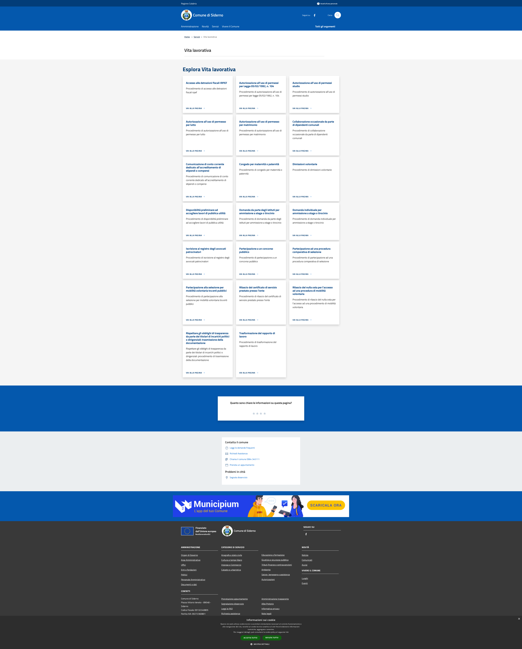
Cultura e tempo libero (231, 560)
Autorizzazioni (268, 579)
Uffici (183, 565)
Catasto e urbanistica (231, 569)
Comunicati (307, 560)
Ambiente (266, 569)
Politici (184, 574)
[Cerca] (337, 15)
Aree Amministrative (190, 560)
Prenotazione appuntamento (234, 598)
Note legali (266, 613)
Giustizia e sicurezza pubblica (275, 559)
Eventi (305, 583)
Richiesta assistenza (230, 613)
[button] (260, 644)
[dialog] (261, 632)
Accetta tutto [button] (250, 638)
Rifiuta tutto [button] (271, 637)
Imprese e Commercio (231, 565)
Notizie (305, 555)
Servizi (197, 36)
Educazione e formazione (273, 555)
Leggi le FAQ (227, 608)
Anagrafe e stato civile (231, 555)
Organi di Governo (189, 555)
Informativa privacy (270, 608)
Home (187, 36)
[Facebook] (313, 15)
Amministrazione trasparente (275, 598)
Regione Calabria (189, 3)
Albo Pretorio (268, 603)
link (287, 632)
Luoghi (305, 578)
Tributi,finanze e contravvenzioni (277, 564)
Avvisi (304, 565)
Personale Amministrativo (193, 579)
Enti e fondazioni (189, 569)
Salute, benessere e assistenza (276, 574)
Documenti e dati (189, 584)
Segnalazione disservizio (232, 603)
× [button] (519, 619)
